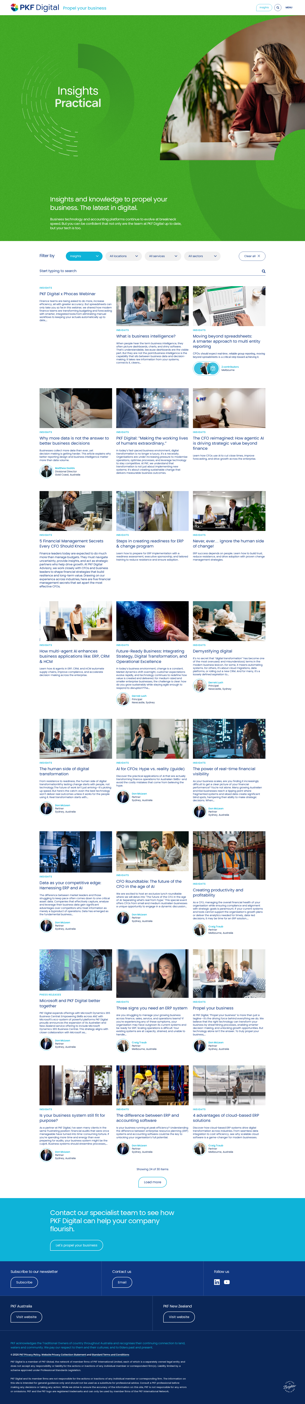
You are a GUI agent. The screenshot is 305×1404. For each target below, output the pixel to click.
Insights (264, 7)
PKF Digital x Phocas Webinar (67, 294)
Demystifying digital (212, 651)
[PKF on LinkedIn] (217, 1281)
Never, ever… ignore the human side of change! (228, 543)
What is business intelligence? (146, 336)
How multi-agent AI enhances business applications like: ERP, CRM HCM (74, 656)
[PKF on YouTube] (227, 1281)
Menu (289, 7)
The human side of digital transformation (64, 771)
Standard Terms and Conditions (110, 1354)
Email (122, 1282)
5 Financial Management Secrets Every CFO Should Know (71, 543)
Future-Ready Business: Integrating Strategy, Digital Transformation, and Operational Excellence (151, 656)
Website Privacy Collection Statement (63, 1354)
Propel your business (84, 8)
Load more (152, 1182)
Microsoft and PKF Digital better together (70, 1003)
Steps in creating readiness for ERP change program (150, 543)
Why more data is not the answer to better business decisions (74, 440)
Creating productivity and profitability (218, 892)
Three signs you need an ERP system (151, 1008)
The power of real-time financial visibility (224, 771)
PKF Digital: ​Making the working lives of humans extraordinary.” (152, 440)
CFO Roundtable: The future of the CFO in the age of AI (149, 884)
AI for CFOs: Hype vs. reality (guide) (150, 769)
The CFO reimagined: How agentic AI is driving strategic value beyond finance (228, 443)
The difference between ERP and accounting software (147, 1118)
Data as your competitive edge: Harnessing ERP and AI (70, 885)
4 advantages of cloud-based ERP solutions (226, 1118)
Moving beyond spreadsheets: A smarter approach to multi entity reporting (226, 341)
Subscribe (24, 1282)
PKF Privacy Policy (29, 1354)
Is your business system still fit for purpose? (72, 1118)
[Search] (277, 7)
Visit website (26, 1317)
